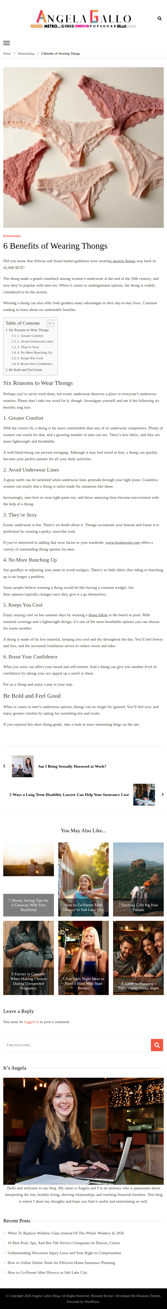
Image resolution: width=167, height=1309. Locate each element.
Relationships (12, 236)
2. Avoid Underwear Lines (35, 341)
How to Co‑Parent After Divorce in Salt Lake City (83, 907)
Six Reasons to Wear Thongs (29, 330)
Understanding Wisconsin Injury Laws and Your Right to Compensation (64, 1253)
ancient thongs (124, 261)
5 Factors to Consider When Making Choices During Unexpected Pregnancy (28, 981)
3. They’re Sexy (28, 347)
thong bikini (98, 615)
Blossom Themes (148, 1296)
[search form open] (159, 19)
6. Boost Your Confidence (34, 364)
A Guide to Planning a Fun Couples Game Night (138, 985)
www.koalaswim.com (123, 542)
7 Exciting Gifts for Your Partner (138, 907)
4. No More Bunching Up (34, 352)
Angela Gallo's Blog (46, 1296)
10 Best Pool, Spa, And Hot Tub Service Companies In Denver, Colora (64, 1243)
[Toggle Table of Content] (48, 323)
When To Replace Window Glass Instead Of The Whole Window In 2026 (66, 1233)
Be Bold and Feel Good (25, 370)
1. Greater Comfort (30, 335)
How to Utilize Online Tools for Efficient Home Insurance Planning (61, 1262)
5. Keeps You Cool (30, 358)
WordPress (91, 1302)
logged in (31, 1022)
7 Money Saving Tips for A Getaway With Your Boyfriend (28, 905)
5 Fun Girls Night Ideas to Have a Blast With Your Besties (83, 983)
